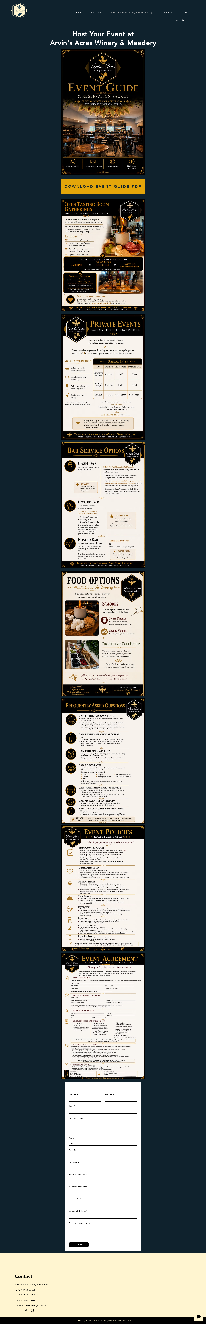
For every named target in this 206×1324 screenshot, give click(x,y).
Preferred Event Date (79, 1174)
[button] (179, 20)
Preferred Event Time (79, 1187)
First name (74, 1094)
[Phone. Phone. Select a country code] (73, 1143)
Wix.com (127, 1320)
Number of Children (78, 1211)
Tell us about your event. (80, 1223)
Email (72, 1106)
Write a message (76, 1118)
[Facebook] (26, 1310)
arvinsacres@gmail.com (34, 1305)
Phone (71, 1138)
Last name (109, 1094)
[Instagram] (32, 1310)
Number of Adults (77, 1199)
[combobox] (103, 1155)
